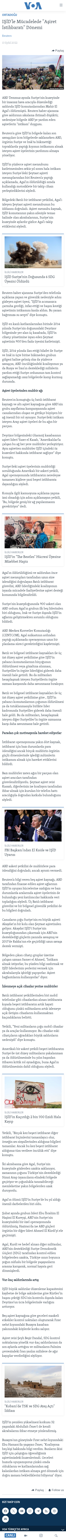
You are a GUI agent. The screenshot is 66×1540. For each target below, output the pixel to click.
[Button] (58, 50)
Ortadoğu (9, 15)
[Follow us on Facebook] (5, 1511)
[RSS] (46, 1511)
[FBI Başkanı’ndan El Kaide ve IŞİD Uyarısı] (33, 826)
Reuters (7, 36)
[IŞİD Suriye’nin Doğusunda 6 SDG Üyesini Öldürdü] (33, 252)
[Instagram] (41, 1535)
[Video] (25, 1535)
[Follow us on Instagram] (30, 1511)
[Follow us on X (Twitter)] (13, 1511)
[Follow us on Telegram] (38, 1511)
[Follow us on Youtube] (21, 1511)
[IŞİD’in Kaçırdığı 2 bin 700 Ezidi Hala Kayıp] (33, 1092)
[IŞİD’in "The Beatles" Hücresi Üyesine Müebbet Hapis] (33, 532)
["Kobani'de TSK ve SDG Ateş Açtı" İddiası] (33, 1382)
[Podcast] (54, 1511)
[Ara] (56, 1535)
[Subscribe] (5, 1519)
